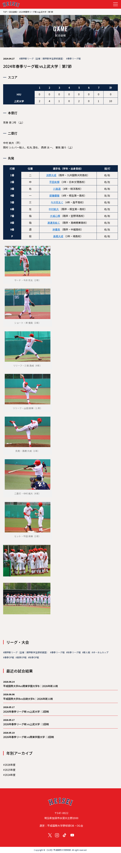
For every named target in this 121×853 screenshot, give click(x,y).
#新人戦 (86, 652)
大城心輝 (55, 216)
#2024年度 (9, 775)
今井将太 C (57, 202)
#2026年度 (9, 765)
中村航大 (54, 209)
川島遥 (57, 189)
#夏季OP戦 (21, 657)
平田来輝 (54, 182)
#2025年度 (9, 770)
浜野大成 (51, 175)
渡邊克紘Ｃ (53, 222)
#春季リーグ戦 (73, 58)
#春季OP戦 (8, 657)
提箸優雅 (54, 195)
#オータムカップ (100, 652)
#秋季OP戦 (33, 657)
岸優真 (56, 229)
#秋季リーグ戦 (73, 652)
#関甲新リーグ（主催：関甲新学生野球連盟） (42, 58)
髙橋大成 (58, 236)
